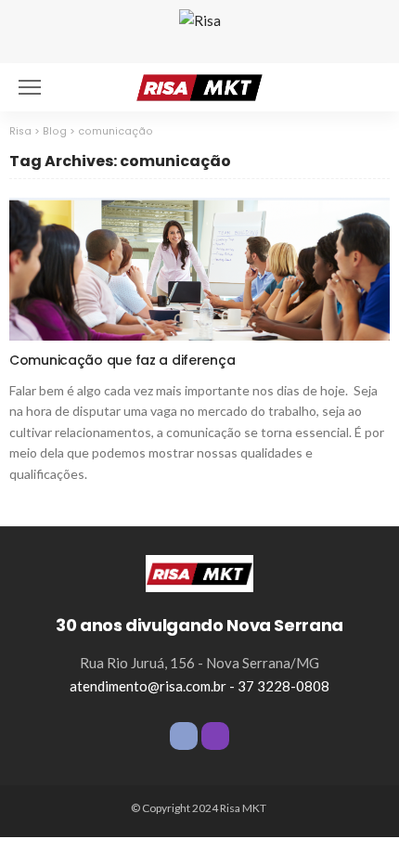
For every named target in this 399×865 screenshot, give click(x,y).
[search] (365, 87)
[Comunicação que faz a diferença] (199, 269)
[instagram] (215, 736)
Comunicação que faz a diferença (122, 360)
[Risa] (199, 571)
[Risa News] (199, 85)
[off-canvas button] (30, 87)
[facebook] (184, 736)
